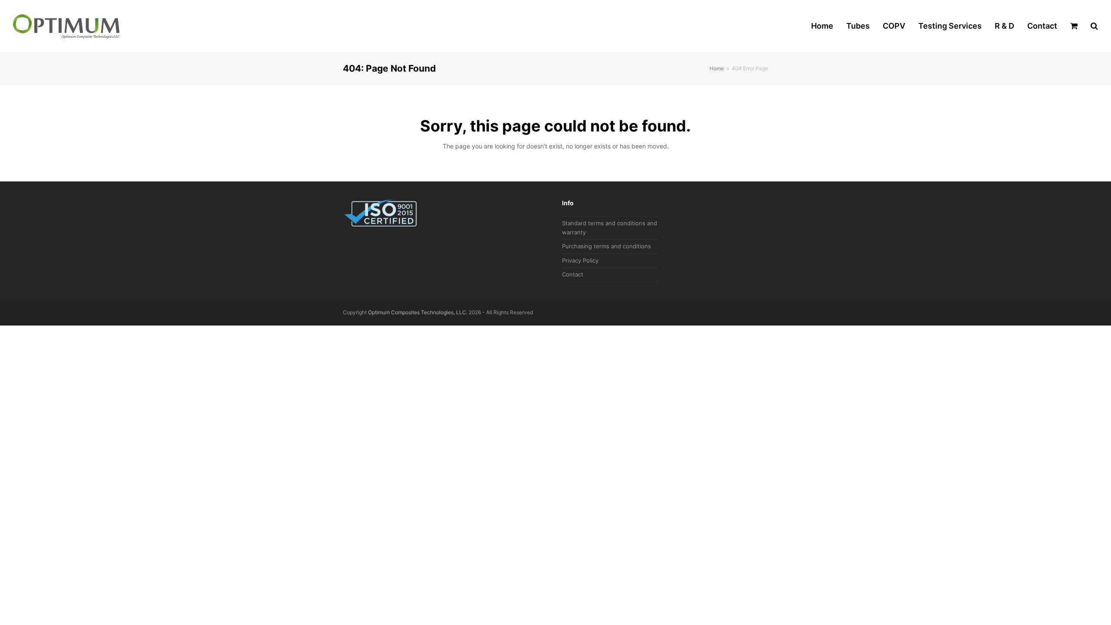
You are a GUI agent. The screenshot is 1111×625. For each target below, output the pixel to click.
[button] (1074, 26)
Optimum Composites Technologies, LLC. (417, 312)
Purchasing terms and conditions (606, 246)
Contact (572, 274)
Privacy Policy (580, 260)
